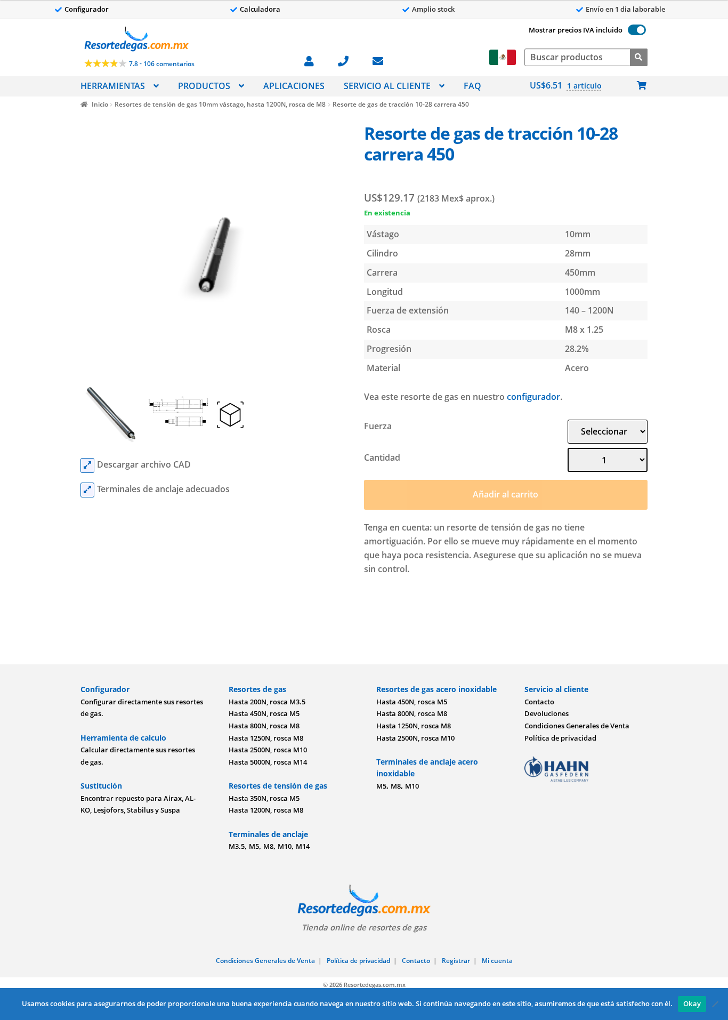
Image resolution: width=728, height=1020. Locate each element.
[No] (714, 1004)
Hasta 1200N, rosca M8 (266, 810)
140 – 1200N (589, 310)
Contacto (539, 701)
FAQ (472, 86)
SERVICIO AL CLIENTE (387, 86)
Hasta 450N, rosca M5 (264, 713)
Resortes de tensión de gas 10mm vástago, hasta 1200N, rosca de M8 (220, 104)
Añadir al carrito (505, 494)
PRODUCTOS (204, 86)
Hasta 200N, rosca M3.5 (267, 701)
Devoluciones (546, 713)
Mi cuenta (497, 960)
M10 (285, 846)
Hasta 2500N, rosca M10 (268, 749)
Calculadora (260, 9)
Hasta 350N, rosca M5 (264, 798)
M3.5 (237, 846)
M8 (268, 846)
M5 (254, 846)
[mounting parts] (87, 490)
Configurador (86, 9)
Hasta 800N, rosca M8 (264, 725)
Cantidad (382, 457)
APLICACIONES (294, 86)
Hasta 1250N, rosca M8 (266, 738)
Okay (692, 1003)
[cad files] (87, 465)
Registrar (456, 960)
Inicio (100, 104)
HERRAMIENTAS (112, 86)
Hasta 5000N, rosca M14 (268, 762)
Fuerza (378, 426)
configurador (533, 397)
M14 (303, 846)
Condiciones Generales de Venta (576, 725)
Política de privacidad (560, 738)
